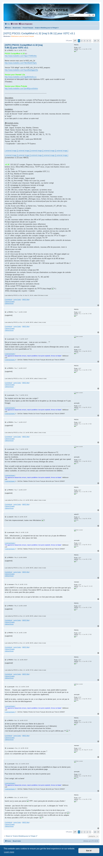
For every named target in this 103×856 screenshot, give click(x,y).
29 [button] (95, 41)
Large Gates (17, 299)
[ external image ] (11, 151)
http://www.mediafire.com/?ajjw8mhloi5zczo (20, 77)
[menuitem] (7, 23)
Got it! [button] (89, 851)
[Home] (51, 12)
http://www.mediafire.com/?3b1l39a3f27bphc (21, 63)
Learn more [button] (9, 852)
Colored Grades (10, 301)
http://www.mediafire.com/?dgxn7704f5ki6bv (21, 56)
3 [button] (84, 41)
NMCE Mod (25, 299)
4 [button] (87, 41)
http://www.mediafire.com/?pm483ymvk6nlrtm (21, 88)
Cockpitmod (8, 299)
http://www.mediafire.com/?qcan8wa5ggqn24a (21, 70)
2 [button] (81, 41)
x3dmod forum (9, 303)
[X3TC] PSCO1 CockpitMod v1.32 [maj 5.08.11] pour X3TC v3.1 (39, 33)
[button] (75, 40)
